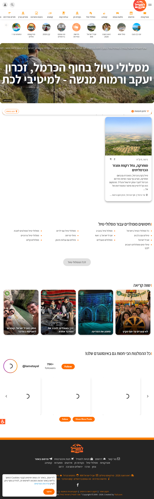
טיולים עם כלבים (141, 235)
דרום (61, 466)
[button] (151, 5)
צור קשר (112, 459)
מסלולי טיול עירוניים (30, 235)
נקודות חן (79, 462)
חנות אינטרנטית (62, 459)
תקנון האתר (104, 491)
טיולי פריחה (70, 235)
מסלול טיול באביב (104, 230)
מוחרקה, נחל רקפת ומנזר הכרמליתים (130, 167)
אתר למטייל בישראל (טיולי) (69, 494)
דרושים (98, 459)
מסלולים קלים (32, 240)
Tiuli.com (118, 494)
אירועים (68, 462)
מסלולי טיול (92, 462)
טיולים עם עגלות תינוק (65, 240)
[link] (77, 485)
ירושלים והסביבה (74, 466)
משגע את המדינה (101, 331)
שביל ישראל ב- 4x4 (103, 235)
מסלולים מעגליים (104, 240)
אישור (49, 491)
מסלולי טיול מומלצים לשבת (26, 230)
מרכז (87, 466)
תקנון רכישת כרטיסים (88, 491)
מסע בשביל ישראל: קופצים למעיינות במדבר (21, 329)
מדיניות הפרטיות (42, 483)
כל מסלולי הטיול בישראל (138, 230)
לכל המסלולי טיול (77, 262)
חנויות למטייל (83, 459)
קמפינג (48, 462)
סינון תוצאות (139, 111)
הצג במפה (10, 111)
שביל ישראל (143, 240)
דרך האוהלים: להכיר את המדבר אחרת (60, 329)
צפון (94, 466)
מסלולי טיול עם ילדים (66, 230)
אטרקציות (105, 462)
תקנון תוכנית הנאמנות (69, 491)
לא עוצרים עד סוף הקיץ (135, 331)
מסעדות (58, 462)
